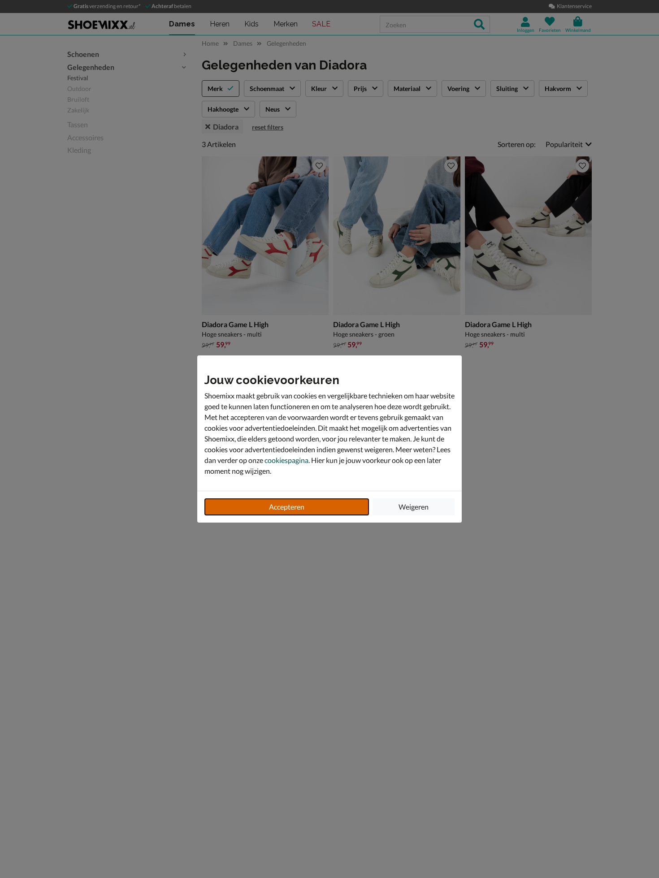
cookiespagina (286, 460)
